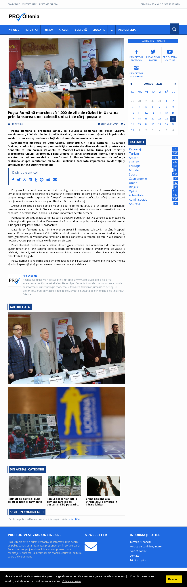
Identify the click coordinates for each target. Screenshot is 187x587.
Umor (133, 183)
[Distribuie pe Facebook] (14, 180)
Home (15, 30)
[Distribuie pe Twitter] (20, 180)
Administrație (138, 199)
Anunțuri (135, 204)
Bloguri (134, 187)
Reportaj (31, 30)
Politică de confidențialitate (146, 546)
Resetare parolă (48, 4)
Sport (133, 174)
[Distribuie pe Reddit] (49, 180)
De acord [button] (173, 579)
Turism (48, 30)
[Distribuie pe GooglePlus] (26, 180)
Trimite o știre (138, 560)
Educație (99, 30)
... (111, 30)
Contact (134, 555)
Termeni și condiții (140, 542)
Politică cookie (138, 551)
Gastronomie (138, 179)
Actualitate (136, 195)
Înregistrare (29, 4)
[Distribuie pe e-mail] (56, 180)
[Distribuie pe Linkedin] (32, 180)
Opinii (133, 191)
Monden (134, 170)
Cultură (81, 30)
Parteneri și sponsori (153, 41)
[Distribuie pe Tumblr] (37, 180)
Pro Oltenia (25, 17)
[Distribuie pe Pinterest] (43, 180)
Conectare (14, 4)
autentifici (74, 519)
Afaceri (64, 30)
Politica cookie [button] (71, 581)
